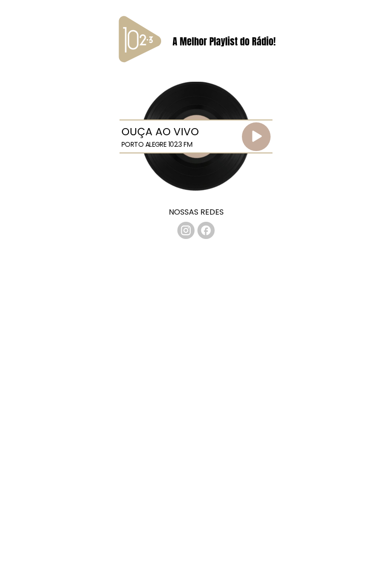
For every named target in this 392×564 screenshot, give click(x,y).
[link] (186, 230)
